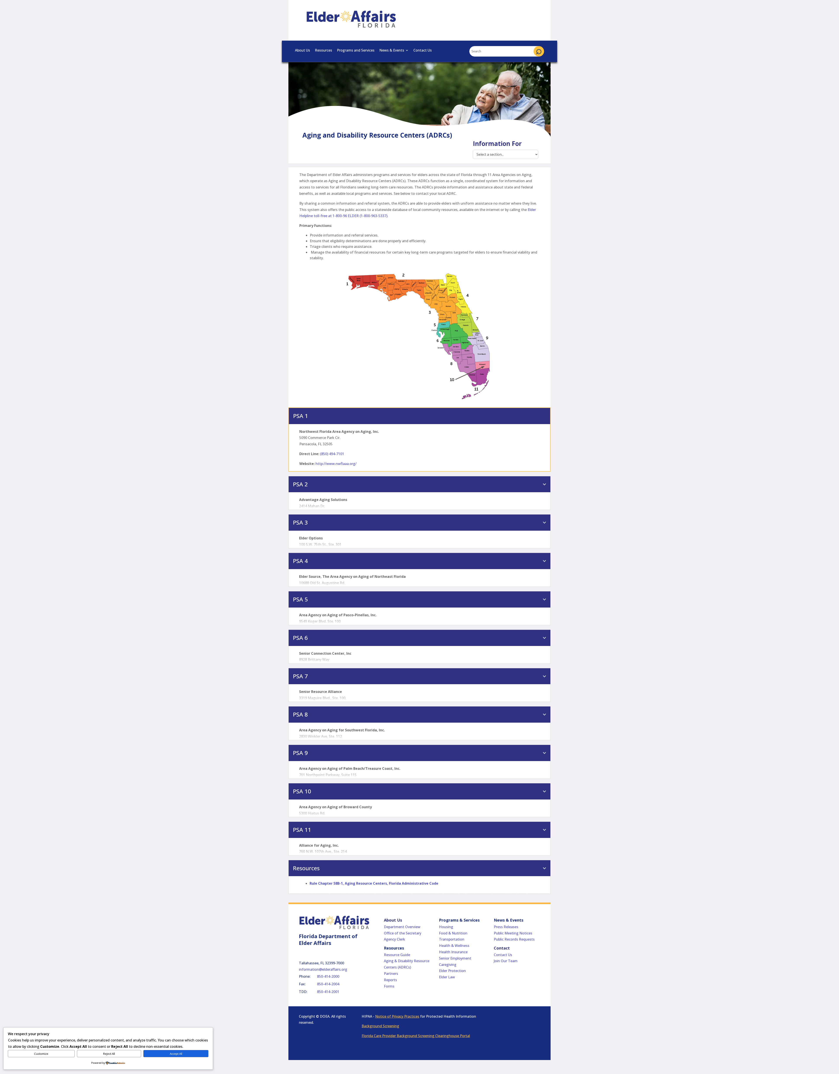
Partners (391, 973)
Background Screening (380, 1026)
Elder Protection (452, 970)
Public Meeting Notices (513, 933)
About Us (302, 51)
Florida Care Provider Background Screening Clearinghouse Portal (416, 1035)
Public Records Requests (514, 939)
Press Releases (506, 926)
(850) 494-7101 (332, 453)
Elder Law (447, 977)
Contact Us (422, 51)
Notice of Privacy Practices (397, 1016)
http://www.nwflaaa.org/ (336, 463)
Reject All (109, 1054)
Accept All (176, 1054)
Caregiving (447, 964)
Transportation (451, 939)
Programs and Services (355, 51)
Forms (389, 986)
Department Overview (402, 926)
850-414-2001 (328, 991)
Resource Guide (397, 954)
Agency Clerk (394, 939)
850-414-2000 (328, 976)
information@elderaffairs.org (323, 969)
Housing (446, 926)
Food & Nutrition (453, 933)
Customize (41, 1054)
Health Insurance (453, 952)
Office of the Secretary (402, 933)
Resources (323, 51)
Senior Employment (455, 958)
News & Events (391, 51)
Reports (390, 979)
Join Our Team (506, 960)
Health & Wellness (454, 945)
